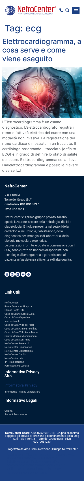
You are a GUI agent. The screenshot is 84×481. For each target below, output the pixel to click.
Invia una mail (14, 209)
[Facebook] (6, 274)
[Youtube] (23, 274)
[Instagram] (12, 274)
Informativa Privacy (20, 385)
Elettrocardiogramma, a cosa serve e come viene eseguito (41, 50)
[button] (76, 10)
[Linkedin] (17, 274)
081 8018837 (29, 204)
